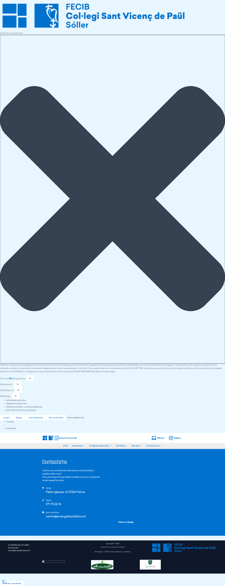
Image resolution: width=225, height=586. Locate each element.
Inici (65, 446)
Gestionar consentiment (12, 583)
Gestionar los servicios (16, 404)
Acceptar (6, 417)
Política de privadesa (113, 552)
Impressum (11, 428)
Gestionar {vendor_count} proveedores (24, 407)
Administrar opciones (16, 400)
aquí (113, 372)
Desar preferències (56, 417)
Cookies (10, 422)
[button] (112, 199)
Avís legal (98, 552)
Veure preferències (35, 417)
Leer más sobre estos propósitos (21, 410)
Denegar (19, 417)
